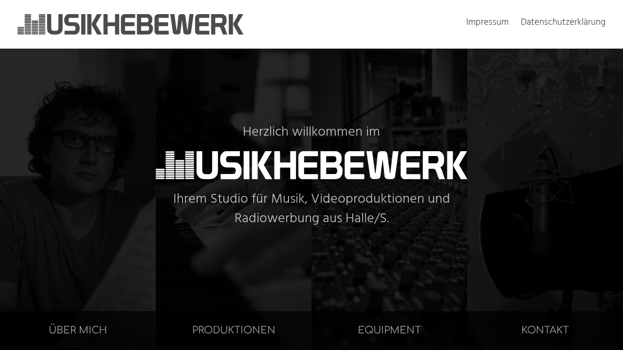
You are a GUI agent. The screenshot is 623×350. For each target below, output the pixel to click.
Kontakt (545, 330)
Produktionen (233, 330)
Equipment (389, 330)
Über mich (78, 330)
